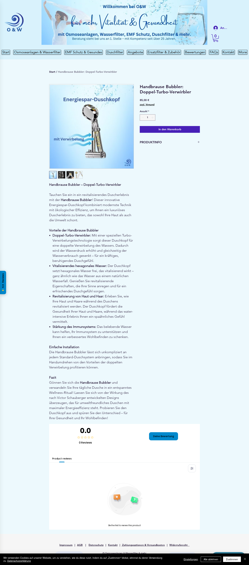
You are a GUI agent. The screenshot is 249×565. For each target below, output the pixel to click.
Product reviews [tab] (62, 458)
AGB (80, 545)
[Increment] (153, 117)
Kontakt (113, 545)
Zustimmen (232, 559)
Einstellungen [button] (191, 559)
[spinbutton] (147, 117)
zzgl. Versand (147, 104)
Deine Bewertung (163, 436)
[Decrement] (142, 117)
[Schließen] (245, 559)
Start (52, 71)
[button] (215, 38)
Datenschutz (96, 545)
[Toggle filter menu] (192, 468)
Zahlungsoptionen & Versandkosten (143, 545)
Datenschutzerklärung (19, 560)
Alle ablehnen (211, 559)
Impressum (65, 545)
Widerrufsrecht (179, 545)
